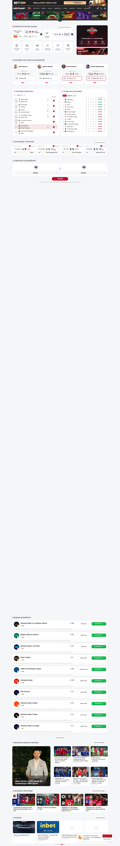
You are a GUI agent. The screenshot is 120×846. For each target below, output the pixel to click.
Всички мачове (100, 142)
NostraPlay (87, 8)
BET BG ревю (84, 715)
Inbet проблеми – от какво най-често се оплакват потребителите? (24, 837)
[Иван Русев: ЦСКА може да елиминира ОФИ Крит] (31, 766)
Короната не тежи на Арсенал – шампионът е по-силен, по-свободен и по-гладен (80, 780)
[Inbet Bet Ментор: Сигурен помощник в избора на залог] (48, 827)
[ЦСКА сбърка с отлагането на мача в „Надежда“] (99, 751)
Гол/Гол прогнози (57, 49)
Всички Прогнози (64, 27)
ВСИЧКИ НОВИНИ (99, 742)
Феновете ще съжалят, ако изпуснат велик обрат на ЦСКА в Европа (62, 760)
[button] (23, 82)
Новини (43, 8)
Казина (65, 8)
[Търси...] (101, 8)
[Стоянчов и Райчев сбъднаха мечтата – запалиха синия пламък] (80, 751)
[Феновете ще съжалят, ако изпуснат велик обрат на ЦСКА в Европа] (62, 751)
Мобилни (72, 8)
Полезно (79, 8)
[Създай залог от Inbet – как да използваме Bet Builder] (96, 827)
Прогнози (36, 8)
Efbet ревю (83, 623)
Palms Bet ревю (84, 669)
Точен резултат (37, 49)
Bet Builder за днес (17, 49)
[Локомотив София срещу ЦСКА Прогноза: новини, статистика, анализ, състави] (99, 772)
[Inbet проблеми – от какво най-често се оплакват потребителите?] (24, 827)
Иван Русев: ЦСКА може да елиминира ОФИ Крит (28, 782)
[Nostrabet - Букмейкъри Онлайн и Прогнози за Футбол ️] (21, 8)
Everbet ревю (83, 726)
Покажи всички (60, 737)
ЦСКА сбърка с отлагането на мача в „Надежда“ (98, 759)
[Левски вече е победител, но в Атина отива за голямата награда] (62, 772)
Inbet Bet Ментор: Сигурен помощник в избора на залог (47, 836)
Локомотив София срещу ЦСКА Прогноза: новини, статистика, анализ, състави (98, 780)
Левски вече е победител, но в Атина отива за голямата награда (62, 780)
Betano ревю (83, 703)
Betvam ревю (83, 658)
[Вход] (105, 8)
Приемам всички (107, 836)
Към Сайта (98, 623)
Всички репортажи (98, 791)
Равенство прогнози (47, 49)
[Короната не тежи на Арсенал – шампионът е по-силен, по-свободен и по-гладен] (80, 772)
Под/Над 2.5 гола (68, 49)
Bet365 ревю (84, 635)
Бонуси (50, 8)
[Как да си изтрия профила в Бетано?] (72, 827)
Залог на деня (27, 49)
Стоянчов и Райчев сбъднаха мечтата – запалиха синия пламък (80, 759)
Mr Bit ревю (84, 692)
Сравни (60, 179)
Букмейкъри (57, 8)
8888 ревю (83, 646)
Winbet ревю (83, 680)
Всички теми (100, 817)
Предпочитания (107, 839)
